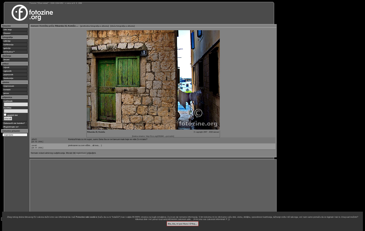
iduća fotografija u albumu (122, 26)
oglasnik (8, 71)
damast (34, 26)
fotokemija (8, 78)
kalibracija (8, 45)
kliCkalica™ (9, 52)
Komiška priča (47, 26)
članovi (7, 33)
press (6, 93)
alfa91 (34, 139)
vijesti (6, 67)
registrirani (81, 153)
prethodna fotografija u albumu (94, 26)
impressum (9, 86)
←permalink (169, 136)
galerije (7, 48)
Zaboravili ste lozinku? (14, 123)
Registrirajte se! (11, 127)
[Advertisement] (145, 187)
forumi (7, 60)
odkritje (7, 41)
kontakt (7, 90)
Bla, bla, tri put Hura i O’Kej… (182, 223)
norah (34, 145)
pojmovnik (8, 75)
